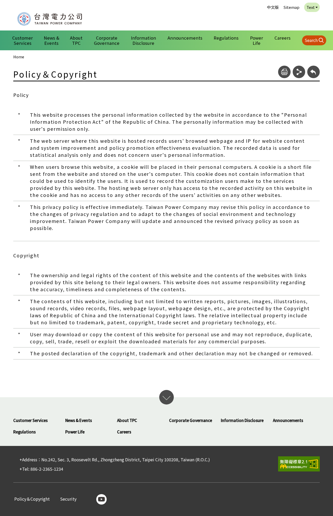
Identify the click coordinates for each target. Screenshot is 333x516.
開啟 (166, 397)
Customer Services (22, 40)
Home (18, 56)
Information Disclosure (143, 40)
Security (68, 499)
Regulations (226, 38)
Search (311, 40)
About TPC (76, 40)
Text (310, 7)
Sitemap (291, 7)
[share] (299, 72)
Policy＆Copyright (32, 499)
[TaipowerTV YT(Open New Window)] (101, 499)
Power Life (256, 40)
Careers (282, 38)
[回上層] (313, 72)
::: (10, 3)
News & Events (51, 40)
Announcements (185, 38)
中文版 (273, 7)
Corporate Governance (106, 40)
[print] (284, 72)
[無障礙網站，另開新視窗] (299, 463)
